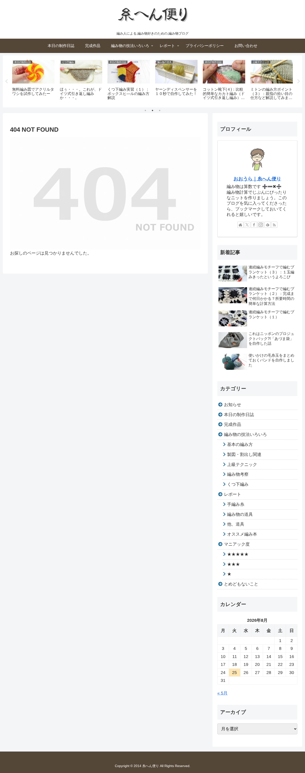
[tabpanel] (33, 80)
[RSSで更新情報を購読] (274, 225)
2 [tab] (152, 110)
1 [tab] (145, 110)
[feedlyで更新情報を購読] (267, 225)
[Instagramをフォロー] (261, 225)
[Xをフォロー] (247, 225)
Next (298, 81)
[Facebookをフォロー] (254, 225)
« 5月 (222, 693)
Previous (6, 81)
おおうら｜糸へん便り (257, 178)
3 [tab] (159, 110)
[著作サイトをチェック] (240, 225)
